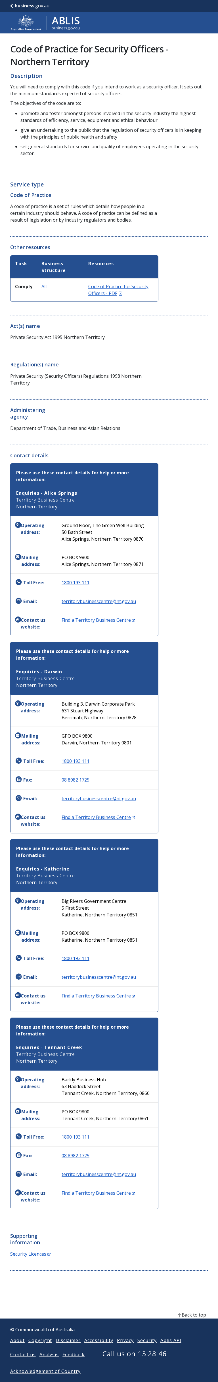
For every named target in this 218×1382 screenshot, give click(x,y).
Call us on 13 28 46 (134, 1353)
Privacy (125, 1340)
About (17, 1340)
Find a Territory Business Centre (98, 620)
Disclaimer (68, 1340)
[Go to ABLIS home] (45, 23)
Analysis (49, 1354)
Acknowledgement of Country (45, 1371)
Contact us (23, 1354)
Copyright (40, 1340)
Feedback (73, 1354)
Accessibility (98, 1340)
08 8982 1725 (75, 780)
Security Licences (30, 1254)
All (44, 286)
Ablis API (170, 1340)
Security (147, 1340)
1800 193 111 (75, 582)
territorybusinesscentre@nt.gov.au (99, 601)
